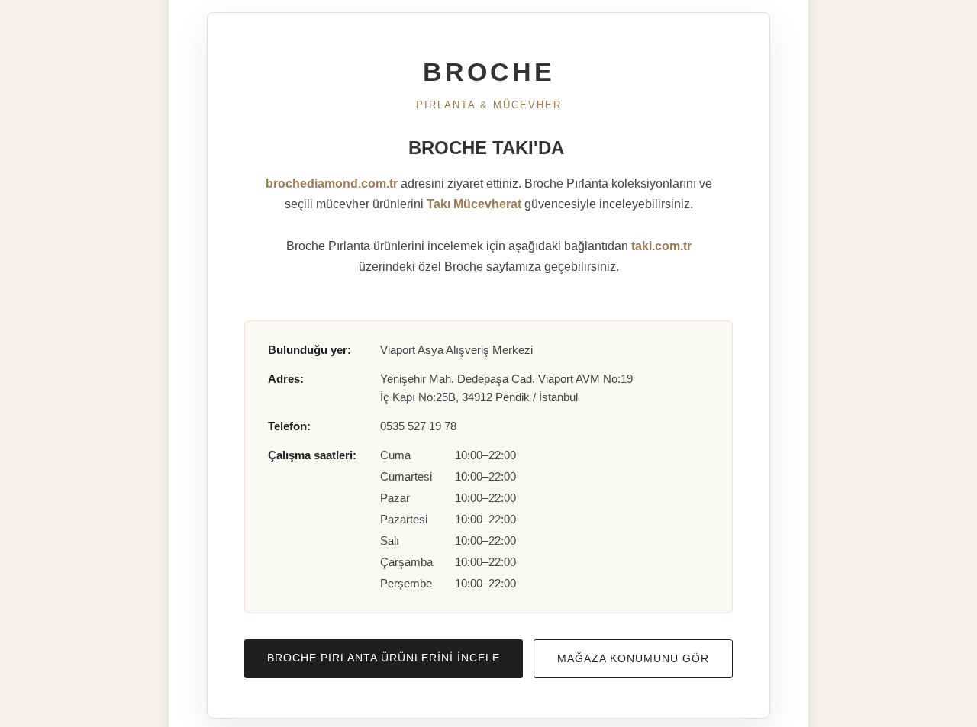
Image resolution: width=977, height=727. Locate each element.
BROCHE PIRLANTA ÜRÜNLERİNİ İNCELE (383, 657)
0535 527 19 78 (418, 426)
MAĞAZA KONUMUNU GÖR (633, 658)
